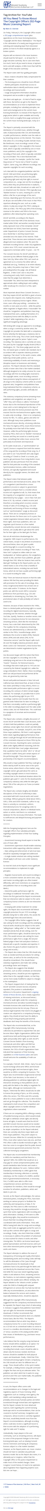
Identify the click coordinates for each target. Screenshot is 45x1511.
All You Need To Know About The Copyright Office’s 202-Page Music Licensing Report (21, 21)
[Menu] (38, 4)
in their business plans (22, 1055)
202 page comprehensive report (17, 35)
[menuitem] (38, 4)
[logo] (18, 4)
